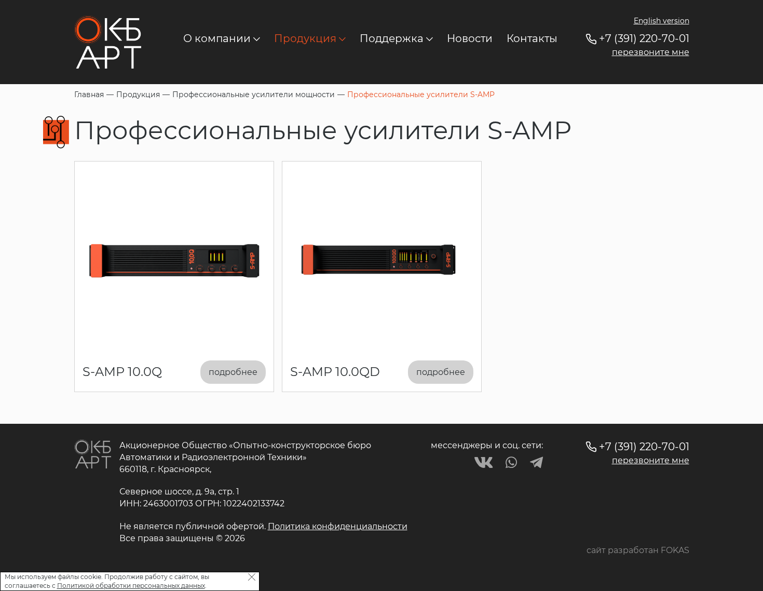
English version (661, 20)
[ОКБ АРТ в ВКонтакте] (483, 462)
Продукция (305, 38)
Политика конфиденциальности (337, 526)
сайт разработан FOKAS (638, 550)
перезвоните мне (650, 52)
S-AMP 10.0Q (122, 371)
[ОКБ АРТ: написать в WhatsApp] (511, 462)
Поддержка (392, 38)
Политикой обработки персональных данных (131, 586)
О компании (217, 38)
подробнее (233, 372)
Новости (470, 38)
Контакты (532, 38)
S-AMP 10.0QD (335, 371)
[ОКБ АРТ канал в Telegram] (536, 462)
